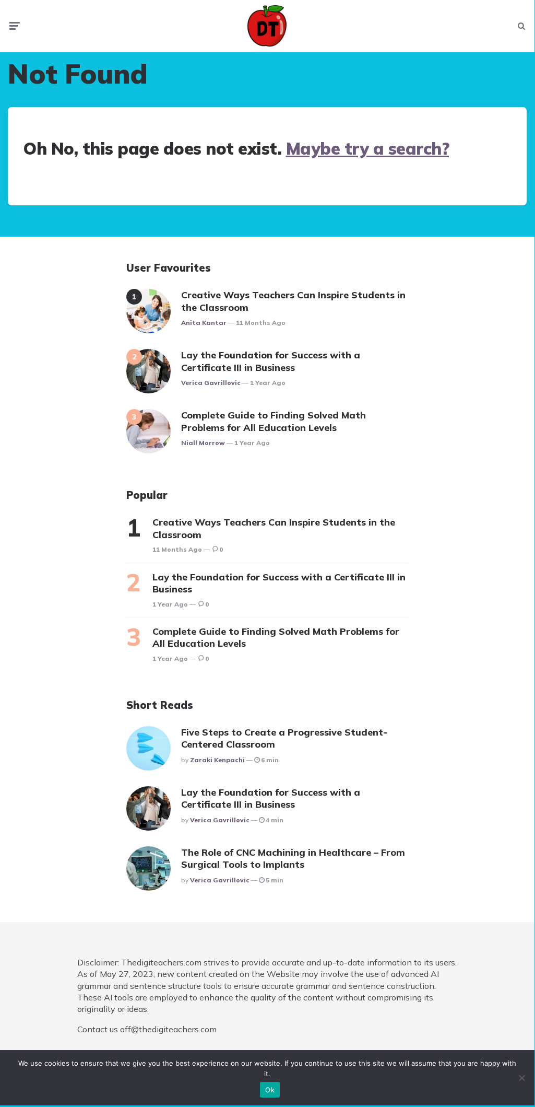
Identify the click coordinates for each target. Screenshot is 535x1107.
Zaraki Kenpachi (217, 760)
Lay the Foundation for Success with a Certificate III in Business (270, 361)
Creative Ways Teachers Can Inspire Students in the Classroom (293, 301)
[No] (521, 1078)
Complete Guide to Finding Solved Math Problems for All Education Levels (273, 421)
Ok (270, 1090)
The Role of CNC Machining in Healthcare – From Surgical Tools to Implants (293, 858)
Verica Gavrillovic (211, 383)
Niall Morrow (203, 443)
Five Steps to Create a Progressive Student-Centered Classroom (284, 738)
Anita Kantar (204, 323)
